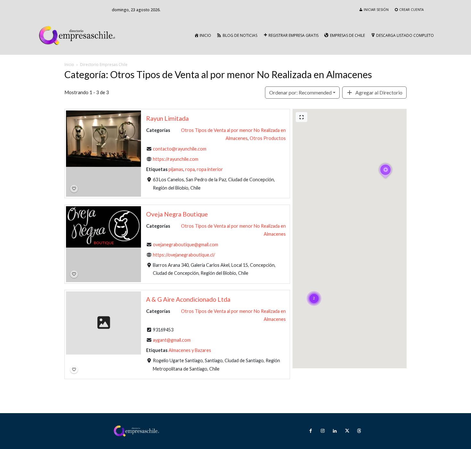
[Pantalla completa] (301, 117)
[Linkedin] (334, 431)
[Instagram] (322, 431)
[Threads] (359, 431)
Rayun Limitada (167, 118)
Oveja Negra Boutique (177, 214)
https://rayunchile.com (175, 159)
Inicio (69, 64)
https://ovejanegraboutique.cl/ (184, 254)
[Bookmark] (74, 188)
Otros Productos (268, 138)
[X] (347, 431)
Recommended (300, 92)
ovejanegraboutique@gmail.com (185, 244)
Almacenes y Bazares (190, 350)
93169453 (163, 329)
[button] (314, 290)
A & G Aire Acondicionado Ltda (188, 299)
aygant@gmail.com (172, 340)
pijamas (176, 169)
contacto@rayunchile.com (179, 148)
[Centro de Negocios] (78, 35)
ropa (190, 169)
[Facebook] (310, 431)
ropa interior (210, 169)
